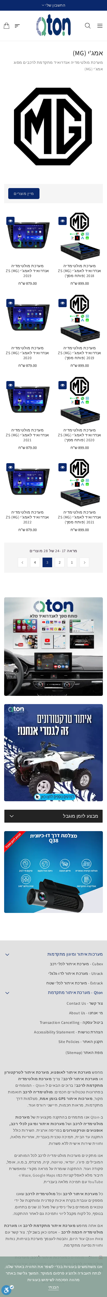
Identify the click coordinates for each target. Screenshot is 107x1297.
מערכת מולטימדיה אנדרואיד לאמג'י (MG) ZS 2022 (27, 517)
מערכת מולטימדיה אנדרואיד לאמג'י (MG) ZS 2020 (27, 352)
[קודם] (84, 562)
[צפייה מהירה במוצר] (62, 221)
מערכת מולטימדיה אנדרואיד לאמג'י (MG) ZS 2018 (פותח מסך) (79, 270)
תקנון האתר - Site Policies (80, 1041)
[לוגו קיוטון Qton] (53, 25)
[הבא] (22, 562)
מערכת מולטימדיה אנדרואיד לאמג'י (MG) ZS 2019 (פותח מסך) (79, 352)
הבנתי (53, 1287)
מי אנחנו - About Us (86, 1012)
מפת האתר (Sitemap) (84, 1052)
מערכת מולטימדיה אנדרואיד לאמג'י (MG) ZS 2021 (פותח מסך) (79, 517)
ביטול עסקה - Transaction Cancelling (71, 1022)
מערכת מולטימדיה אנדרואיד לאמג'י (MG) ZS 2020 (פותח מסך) (79, 435)
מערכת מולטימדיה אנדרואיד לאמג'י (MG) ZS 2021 (27, 435)
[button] (54, 5)
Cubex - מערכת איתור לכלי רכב (76, 963)
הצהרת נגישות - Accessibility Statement (68, 1032)
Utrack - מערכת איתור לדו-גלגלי (75, 973)
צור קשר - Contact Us (85, 1003)
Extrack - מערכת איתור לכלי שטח (74, 983)
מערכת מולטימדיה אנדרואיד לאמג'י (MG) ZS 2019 (27, 270)
